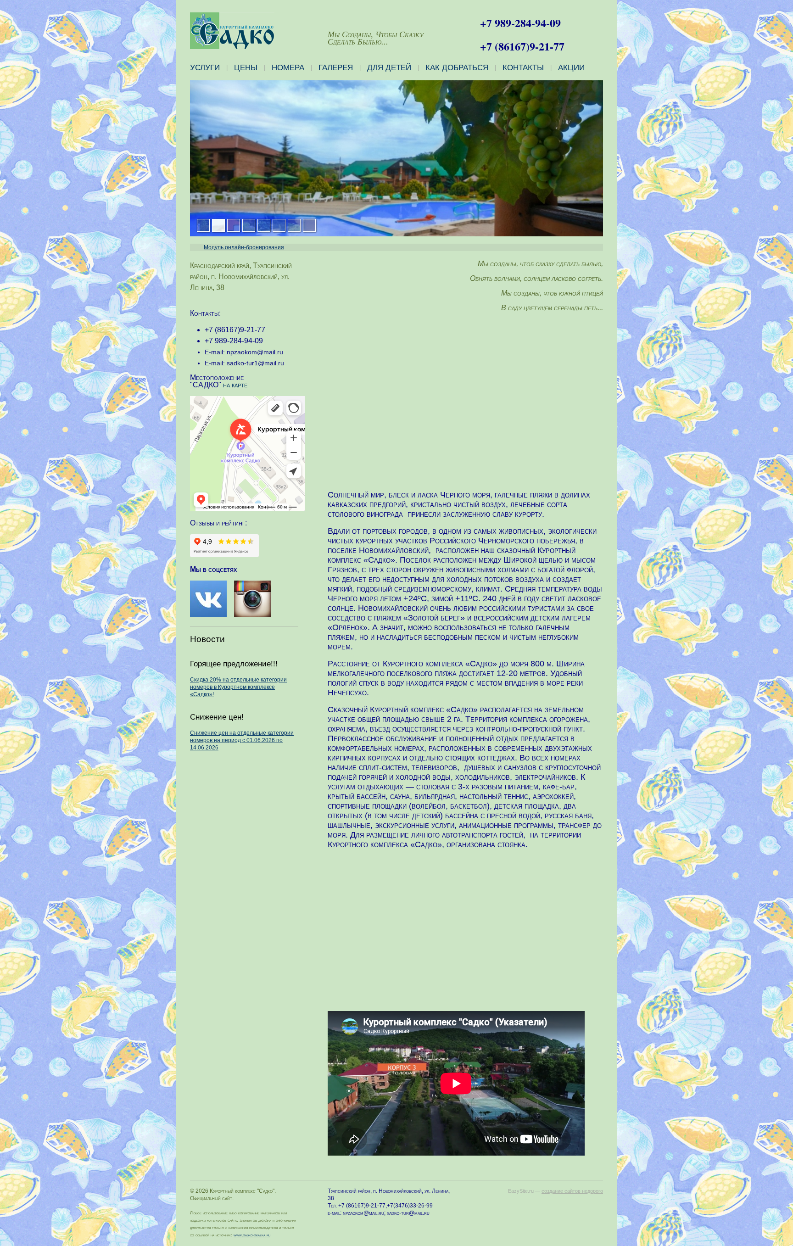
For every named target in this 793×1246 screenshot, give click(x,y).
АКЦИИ (571, 67)
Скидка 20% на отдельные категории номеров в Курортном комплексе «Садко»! (238, 687)
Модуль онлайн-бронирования (244, 247)
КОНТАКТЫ (523, 67)
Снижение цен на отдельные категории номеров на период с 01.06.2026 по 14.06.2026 (242, 740)
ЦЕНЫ (245, 67)
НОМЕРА (288, 67)
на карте (235, 385)
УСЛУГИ (205, 67)
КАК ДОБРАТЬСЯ (456, 67)
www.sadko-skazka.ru (252, 1235)
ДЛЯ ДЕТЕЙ (389, 67)
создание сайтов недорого (572, 1191)
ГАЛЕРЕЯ (335, 67)
